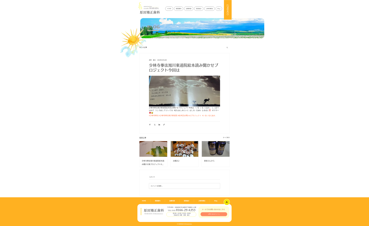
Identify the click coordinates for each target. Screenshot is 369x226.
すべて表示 (226, 137)
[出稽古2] (184, 149)
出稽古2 (176, 161)
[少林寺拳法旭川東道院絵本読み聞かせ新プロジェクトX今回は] (153, 149)
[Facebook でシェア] (150, 125)
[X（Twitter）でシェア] (154, 125)
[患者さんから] (216, 149)
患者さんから (209, 161)
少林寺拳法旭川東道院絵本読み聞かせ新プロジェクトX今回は (153, 163)
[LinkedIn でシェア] (159, 125)
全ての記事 (143, 47)
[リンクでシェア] (164, 125)
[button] (227, 47)
